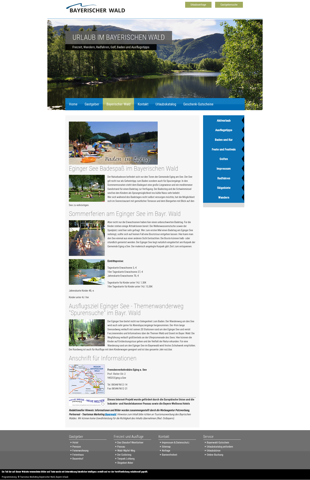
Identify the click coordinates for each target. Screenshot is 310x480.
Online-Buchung (215, 454)
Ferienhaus (78, 454)
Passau (121, 446)
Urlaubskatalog (166, 104)
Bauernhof (77, 458)
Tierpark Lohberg (126, 458)
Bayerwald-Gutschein (218, 442)
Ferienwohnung (80, 450)
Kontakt (143, 104)
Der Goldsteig (124, 454)
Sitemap (166, 446)
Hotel (75, 442)
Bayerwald (110, 414)
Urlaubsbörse (213, 450)
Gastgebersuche (229, 4)
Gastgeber (92, 104)
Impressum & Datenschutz (175, 442)
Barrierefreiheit (169, 454)
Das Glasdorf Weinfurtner (130, 442)
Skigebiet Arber (125, 462)
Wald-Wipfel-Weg (126, 450)
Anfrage (166, 450)
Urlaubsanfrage (198, 4)
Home (73, 104)
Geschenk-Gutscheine (198, 104)
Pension (76, 446)
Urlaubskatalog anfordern (220, 446)
